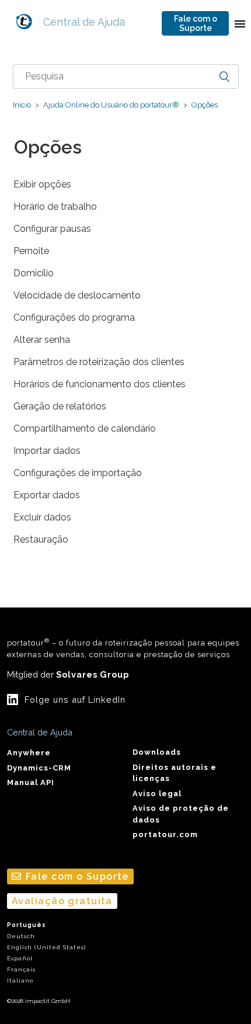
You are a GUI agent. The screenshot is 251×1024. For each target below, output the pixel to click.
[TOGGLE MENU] (240, 23)
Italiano (20, 980)
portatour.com (165, 834)
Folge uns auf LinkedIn (75, 699)
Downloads (157, 752)
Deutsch (21, 936)
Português (26, 925)
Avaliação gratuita (62, 901)
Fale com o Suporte (195, 23)
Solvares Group (92, 674)
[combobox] (125, 76)
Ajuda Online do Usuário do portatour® (111, 104)
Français (21, 969)
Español (20, 958)
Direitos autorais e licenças (175, 773)
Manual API (30, 782)
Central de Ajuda (81, 22)
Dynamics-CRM (39, 767)
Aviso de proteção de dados (181, 814)
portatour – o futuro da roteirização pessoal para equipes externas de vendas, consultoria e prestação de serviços (123, 647)
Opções (204, 104)
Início (22, 104)
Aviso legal (157, 793)
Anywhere (29, 752)
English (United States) (46, 947)
